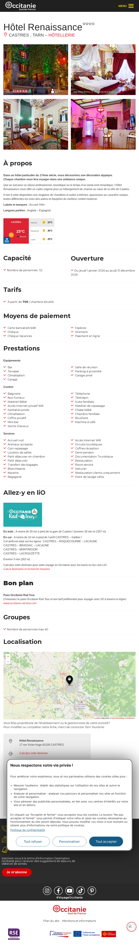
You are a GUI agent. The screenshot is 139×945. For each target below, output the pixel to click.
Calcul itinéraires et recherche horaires (26, 569)
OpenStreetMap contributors (123, 718)
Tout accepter (106, 841)
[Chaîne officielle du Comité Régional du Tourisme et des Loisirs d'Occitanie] (69, 890)
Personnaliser (69, 841)
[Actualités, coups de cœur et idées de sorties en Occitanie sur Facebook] (58, 890)
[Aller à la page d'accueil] (20, 6)
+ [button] (8, 656)
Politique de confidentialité (27, 830)
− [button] (8, 661)
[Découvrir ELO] (131, 926)
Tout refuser (33, 841)
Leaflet (97, 718)
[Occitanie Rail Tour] (22, 525)
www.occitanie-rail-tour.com (19, 603)
